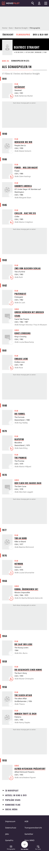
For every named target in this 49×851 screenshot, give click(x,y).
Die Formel (20, 413)
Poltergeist (20, 293)
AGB (26, 821)
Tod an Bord (21, 538)
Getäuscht (20, 87)
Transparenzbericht (33, 827)
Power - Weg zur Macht (26, 167)
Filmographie (23, 34)
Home (4, 28)
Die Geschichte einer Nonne (28, 669)
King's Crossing (22, 333)
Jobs (7, 834)
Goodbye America (23, 186)
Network (19, 563)
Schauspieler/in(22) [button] (20, 60)
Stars (11, 28)
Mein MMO (29, 840)
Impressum (10, 821)
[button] (11, 847)
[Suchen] (32, 3)
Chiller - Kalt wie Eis (25, 213)
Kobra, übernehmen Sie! (26, 589)
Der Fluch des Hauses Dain (28, 483)
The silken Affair (23, 695)
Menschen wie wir (23, 142)
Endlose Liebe (21, 358)
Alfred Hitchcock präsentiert (30, 768)
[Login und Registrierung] (39, 3)
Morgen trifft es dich (26, 713)
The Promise (21, 457)
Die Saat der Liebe (23, 644)
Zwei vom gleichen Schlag (28, 268)
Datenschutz (10, 827)
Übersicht (8, 34)
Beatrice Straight (21, 28)
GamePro (9, 840)
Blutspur (19, 439)
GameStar (29, 834)
